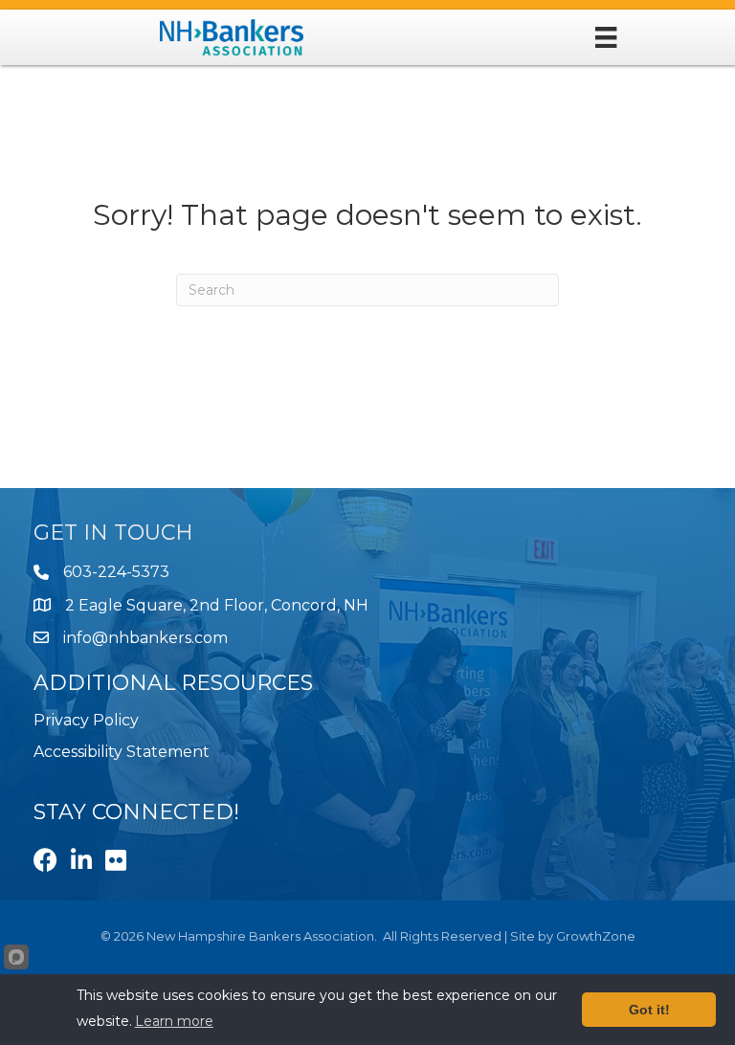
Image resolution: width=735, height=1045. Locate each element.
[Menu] (606, 37)
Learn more (174, 1021)
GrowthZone (595, 936)
